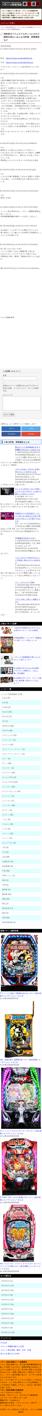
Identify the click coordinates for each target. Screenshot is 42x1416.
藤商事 (5, 889)
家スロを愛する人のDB (10, 1354)
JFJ (3, 721)
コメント (7, 395)
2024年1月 (5, 1300)
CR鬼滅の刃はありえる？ (25, 538)
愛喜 (4, 880)
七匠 (4, 847)
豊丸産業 (5, 908)
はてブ (11, 428)
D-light (5, 707)
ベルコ (5, 819)
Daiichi (5, 712)
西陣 (4, 899)
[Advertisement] (21, 293)
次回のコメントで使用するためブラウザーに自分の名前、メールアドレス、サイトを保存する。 (21, 388)
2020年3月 (5, 1318)
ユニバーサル (7, 843)
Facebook (11, 434)
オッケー (5, 745)
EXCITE (5, 716)
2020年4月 (5, 1314)
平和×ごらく (7, 875)
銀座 (4, 913)
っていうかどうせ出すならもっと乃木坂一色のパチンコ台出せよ (27, 560)
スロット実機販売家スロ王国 (12, 1346)
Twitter (31, 428)
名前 (4, 375)
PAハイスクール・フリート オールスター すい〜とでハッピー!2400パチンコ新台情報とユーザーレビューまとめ (20, 1266)
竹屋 (4, 885)
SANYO (5, 730)
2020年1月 (5, 1328)
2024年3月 (5, 1290)
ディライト (6, 796)
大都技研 (5, 861)
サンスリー (6, 768)
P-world (4, 1343)
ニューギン (6, 801)
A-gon (4, 698)
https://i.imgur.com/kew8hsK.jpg (19, 58)
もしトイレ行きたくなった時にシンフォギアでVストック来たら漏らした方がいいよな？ (28, 491)
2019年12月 (6, 1332)
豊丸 (4, 904)
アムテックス (7, 735)
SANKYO (6, 726)
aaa (3, 702)
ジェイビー (6, 787)
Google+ (31, 434)
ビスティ (5, 810)
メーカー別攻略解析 (9, 694)
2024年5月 (5, 1281)
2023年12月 (6, 1304)
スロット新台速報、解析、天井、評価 (16, 1350)
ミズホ (5, 829)
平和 (4, 871)
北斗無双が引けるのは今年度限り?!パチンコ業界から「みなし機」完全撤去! (26, 670)
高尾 (4, 918)
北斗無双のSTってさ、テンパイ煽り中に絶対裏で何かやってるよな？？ (27, 680)
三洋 (4, 852)
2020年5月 (5, 1309)
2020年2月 (5, 1323)
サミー (5, 759)
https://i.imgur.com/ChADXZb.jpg (19, 62)
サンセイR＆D (8, 782)
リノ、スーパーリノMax (25, 582)
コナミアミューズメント (12, 749)
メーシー (5, 833)
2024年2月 (5, 1295)
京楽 (4, 857)
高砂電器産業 (7, 922)
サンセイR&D (7, 777)
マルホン (5, 824)
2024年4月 (5, 1286)
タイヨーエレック (9, 791)
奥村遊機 (5, 866)
